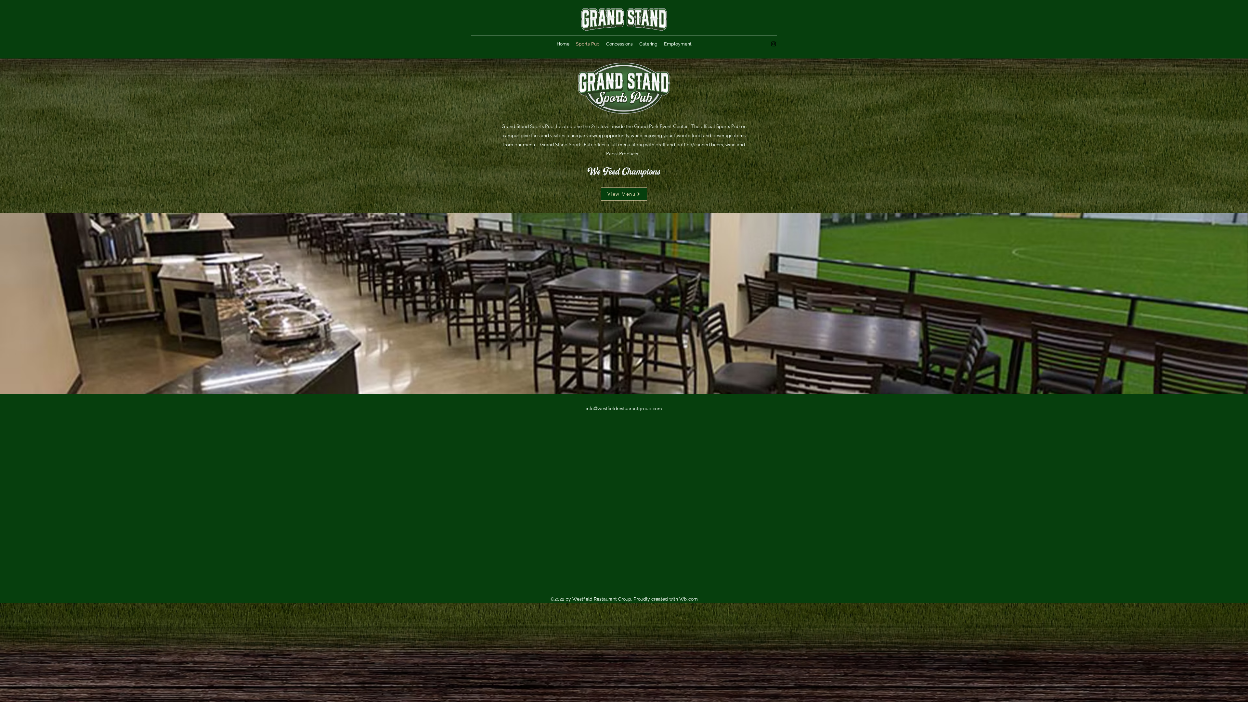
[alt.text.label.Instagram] (773, 44)
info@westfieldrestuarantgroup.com (624, 408)
